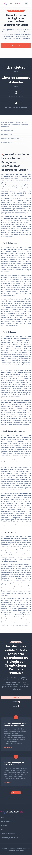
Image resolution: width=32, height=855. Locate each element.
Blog (2, 830)
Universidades (6, 821)
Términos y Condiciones (9, 838)
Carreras (4, 825)
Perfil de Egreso (6, 134)
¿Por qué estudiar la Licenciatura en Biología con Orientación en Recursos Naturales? (14, 124)
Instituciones (16, 45)
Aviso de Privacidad (8, 834)
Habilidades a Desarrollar (10, 138)
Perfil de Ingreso (7, 130)
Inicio (3, 817)
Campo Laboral (6, 143)
